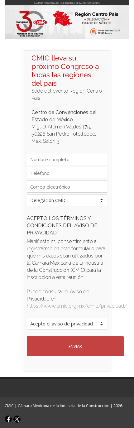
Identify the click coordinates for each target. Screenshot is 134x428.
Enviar (75, 346)
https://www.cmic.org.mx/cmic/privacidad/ (77, 306)
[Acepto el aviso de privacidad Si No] (67, 324)
